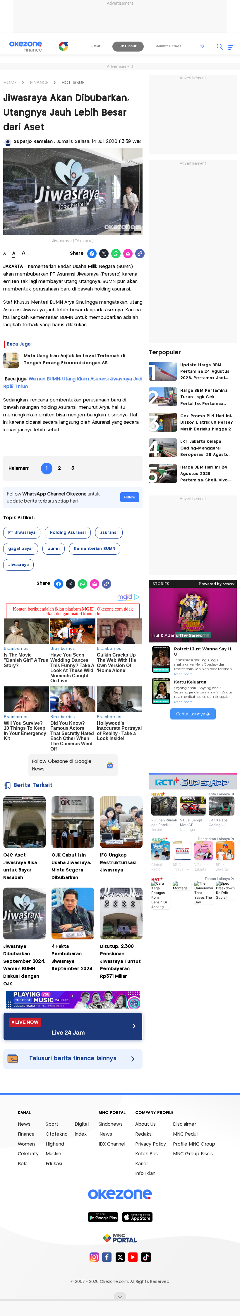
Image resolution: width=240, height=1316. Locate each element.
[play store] (103, 1217)
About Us (145, 1124)
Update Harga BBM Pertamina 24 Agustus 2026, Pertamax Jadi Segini (204, 372)
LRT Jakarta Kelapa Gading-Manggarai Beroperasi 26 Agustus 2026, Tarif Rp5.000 (205, 449)
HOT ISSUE (72, 83)
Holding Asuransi (68, 533)
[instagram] (94, 1257)
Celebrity (28, 1154)
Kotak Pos (146, 1154)
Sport (52, 1124)
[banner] (73, 1006)
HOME (10, 83)
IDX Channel (112, 1144)
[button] (203, 46)
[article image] (163, 371)
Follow (130, 497)
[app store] (137, 1217)
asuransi (109, 533)
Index (81, 1134)
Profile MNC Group (194, 1144)
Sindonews (111, 1124)
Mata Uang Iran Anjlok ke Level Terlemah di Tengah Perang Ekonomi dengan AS (74, 359)
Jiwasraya (18, 565)
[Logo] (63, 46)
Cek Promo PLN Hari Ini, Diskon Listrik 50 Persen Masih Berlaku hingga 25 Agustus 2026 (207, 423)
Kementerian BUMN (94, 549)
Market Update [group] (168, 46)
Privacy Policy (150, 1144)
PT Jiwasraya (21, 533)
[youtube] (133, 1257)
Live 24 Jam (68, 1032)
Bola (23, 1164)
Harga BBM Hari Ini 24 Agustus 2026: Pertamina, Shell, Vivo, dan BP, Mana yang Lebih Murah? (204, 474)
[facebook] (107, 1257)
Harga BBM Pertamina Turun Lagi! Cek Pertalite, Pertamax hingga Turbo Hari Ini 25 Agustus (206, 398)
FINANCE (39, 83)
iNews (105, 1134)
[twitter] (120, 1257)
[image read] (11, 360)
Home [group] (96, 46)
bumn (53, 549)
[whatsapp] (116, 254)
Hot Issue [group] (128, 46)
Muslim (53, 1154)
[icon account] (8, 142)
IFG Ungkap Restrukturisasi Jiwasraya (118, 862)
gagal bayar (20, 549)
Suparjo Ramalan (34, 141)
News (24, 1124)
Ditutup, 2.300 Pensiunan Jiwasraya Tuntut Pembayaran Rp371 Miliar (120, 961)
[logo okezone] (120, 1194)
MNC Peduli (185, 1134)
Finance (26, 1134)
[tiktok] (146, 1257)
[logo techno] (25, 47)
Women (26, 1144)
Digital (82, 1124)
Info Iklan (145, 1173)
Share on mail (128, 254)
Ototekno (57, 1134)
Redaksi (143, 1134)
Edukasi (54, 1164)
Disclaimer (184, 1124)
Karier (141, 1164)
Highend (55, 1144)
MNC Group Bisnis (193, 1154)
